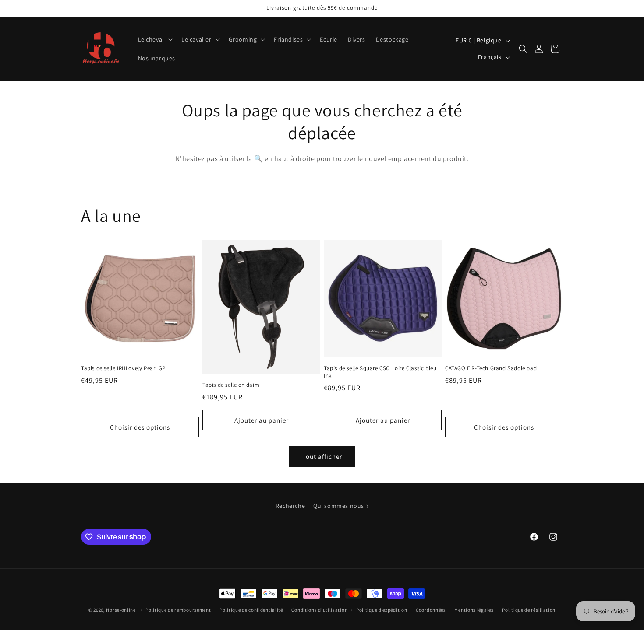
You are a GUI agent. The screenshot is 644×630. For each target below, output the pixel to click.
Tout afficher (322, 456)
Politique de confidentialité (251, 609)
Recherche (290, 506)
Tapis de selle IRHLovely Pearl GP (123, 368)
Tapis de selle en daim (230, 385)
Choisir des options (140, 427)
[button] (154, 39)
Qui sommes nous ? (340, 506)
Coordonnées (431, 609)
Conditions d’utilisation (319, 609)
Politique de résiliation (529, 609)
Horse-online (120, 610)
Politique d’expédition (381, 609)
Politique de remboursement (178, 609)
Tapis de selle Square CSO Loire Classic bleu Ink (380, 372)
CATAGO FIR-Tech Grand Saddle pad (491, 368)
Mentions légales (473, 609)
